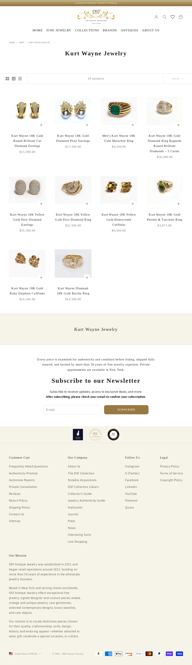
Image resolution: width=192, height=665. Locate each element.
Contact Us (16, 514)
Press (71, 521)
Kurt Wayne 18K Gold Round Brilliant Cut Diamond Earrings (27, 140)
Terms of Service (171, 473)
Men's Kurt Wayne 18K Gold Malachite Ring (119, 138)
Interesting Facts (79, 534)
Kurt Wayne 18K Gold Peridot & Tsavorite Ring (164, 217)
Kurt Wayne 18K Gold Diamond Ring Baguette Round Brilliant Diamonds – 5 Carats (165, 143)
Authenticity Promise (23, 473)
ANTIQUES (129, 30)
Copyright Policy (171, 480)
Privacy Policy (169, 466)
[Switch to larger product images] (7, 79)
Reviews (14, 493)
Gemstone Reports (22, 480)
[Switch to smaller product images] (13, 79)
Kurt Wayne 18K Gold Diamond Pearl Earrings (73, 138)
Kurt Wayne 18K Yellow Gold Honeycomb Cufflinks (119, 219)
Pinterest (131, 500)
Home (12, 42)
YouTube (131, 493)
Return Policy (18, 500)
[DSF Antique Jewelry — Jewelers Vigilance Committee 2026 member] (95, 435)
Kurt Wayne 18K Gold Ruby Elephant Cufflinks (27, 291)
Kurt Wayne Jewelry (39, 42)
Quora (129, 507)
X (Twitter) (132, 473)
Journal (73, 514)
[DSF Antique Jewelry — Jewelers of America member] (78, 435)
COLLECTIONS (87, 30)
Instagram (132, 466)
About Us (74, 466)
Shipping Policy (19, 507)
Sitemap (14, 521)
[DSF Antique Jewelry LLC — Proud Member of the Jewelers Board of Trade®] (113, 435)
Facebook (132, 480)
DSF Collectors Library (83, 486)
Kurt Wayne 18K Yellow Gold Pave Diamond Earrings (27, 219)
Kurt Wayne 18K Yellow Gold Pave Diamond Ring (73, 217)
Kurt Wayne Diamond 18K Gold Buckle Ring (73, 291)
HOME (38, 30)
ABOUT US (150, 30)
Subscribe (126, 409)
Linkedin (131, 486)
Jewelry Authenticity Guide (86, 500)
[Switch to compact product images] (20, 79)
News (72, 528)
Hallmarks (75, 507)
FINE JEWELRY (58, 30)
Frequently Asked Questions (28, 466)
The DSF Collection (81, 473)
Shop (21, 42)
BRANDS (110, 30)
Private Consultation (23, 486)
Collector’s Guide (80, 493)
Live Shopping (77, 541)
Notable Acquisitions (82, 480)
